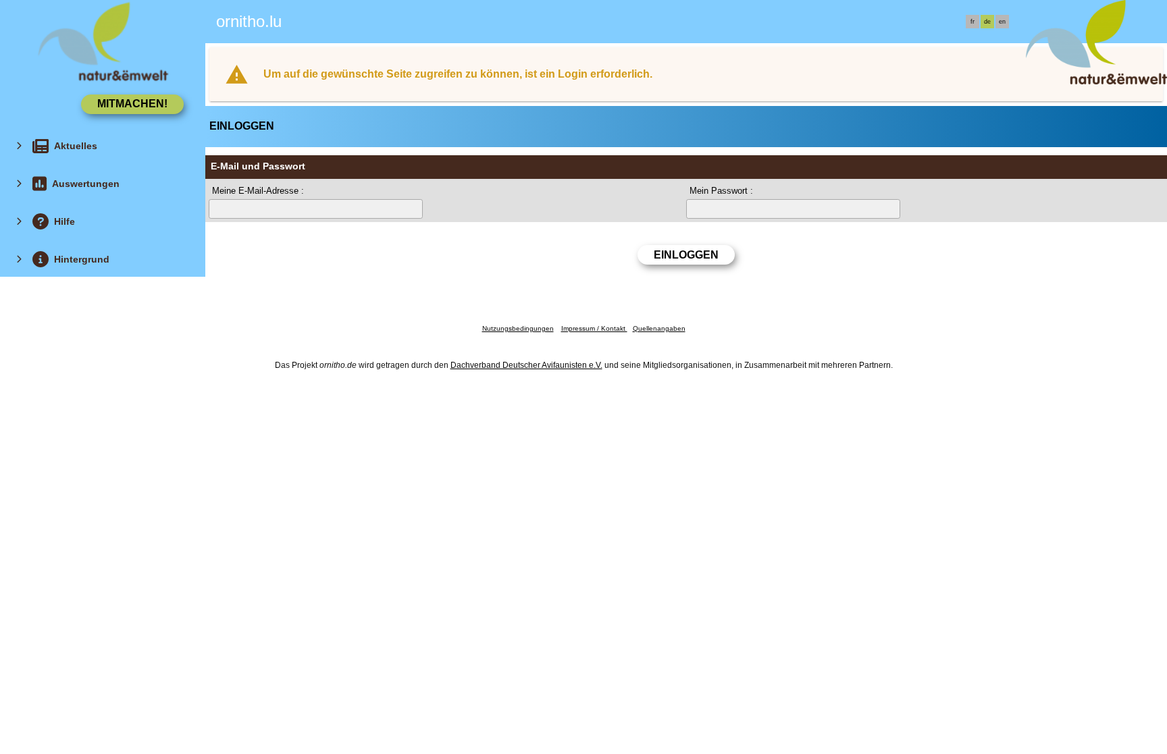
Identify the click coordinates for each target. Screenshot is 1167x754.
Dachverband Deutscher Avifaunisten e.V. (526, 365)
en (1002, 21)
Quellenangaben (659, 328)
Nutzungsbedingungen (518, 328)
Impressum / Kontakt (594, 328)
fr (972, 21)
